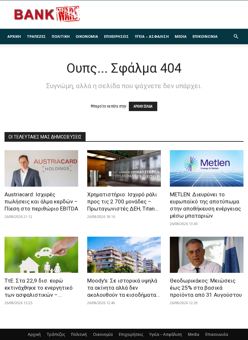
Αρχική (14, 36)
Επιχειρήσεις (116, 36)
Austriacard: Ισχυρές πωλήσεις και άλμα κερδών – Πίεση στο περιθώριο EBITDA (41, 201)
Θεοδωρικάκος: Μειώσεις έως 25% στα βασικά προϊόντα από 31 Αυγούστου (206, 287)
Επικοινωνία (205, 36)
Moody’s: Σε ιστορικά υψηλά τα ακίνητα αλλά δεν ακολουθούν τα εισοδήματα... (123, 287)
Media (181, 36)
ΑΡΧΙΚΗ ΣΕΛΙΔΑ (143, 106)
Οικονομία (87, 36)
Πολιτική (61, 36)
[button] (235, 37)
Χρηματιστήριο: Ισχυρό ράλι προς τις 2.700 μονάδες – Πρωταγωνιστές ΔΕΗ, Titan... (123, 201)
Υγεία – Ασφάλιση (152, 36)
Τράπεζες (36, 36)
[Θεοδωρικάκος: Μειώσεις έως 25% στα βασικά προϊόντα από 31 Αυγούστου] (206, 255)
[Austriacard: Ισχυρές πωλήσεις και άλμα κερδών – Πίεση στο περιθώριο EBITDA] (41, 168)
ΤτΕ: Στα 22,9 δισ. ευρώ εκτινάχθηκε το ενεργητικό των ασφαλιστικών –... (39, 287)
